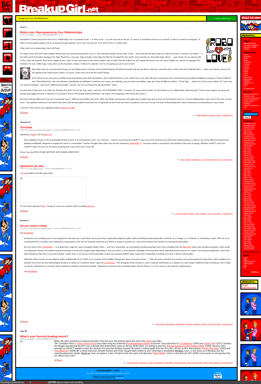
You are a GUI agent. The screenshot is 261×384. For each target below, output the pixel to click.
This (22, 173)
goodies (110, 373)
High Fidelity (159, 353)
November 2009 (250, 208)
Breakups (143, 363)
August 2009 (248, 213)
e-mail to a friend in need (222, 18)
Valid (248, 263)
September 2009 (250, 211)
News (31, 130)
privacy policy (120, 377)
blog (87, 373)
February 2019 (249, 127)
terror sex (217, 160)
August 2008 (248, 236)
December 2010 (250, 183)
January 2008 (249, 249)
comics (97, 373)
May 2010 (247, 196)
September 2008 (250, 234)
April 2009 (247, 221)
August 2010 (248, 191)
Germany (188, 324)
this (43, 206)
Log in (246, 258)
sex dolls (210, 324)
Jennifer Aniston (180, 363)
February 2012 (249, 157)
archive (121, 373)
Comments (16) (227, 363)
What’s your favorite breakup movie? (44, 336)
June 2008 (247, 239)
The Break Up (61, 351)
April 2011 (247, 176)
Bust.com (48, 134)
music (246, 73)
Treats (40, 169)
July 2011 (247, 170)
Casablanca (186, 343)
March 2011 (248, 178)
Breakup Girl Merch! (251, 94)
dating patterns (202, 115)
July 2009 (247, 215)
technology (209, 160)
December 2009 (250, 206)
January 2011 (249, 181)
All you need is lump (33, 225)
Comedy (247, 64)
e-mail (177, 214)
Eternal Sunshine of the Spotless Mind (185, 346)
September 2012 (250, 144)
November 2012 (250, 140)
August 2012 (248, 146)
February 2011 (249, 180)
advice (92, 373)
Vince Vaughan (214, 363)
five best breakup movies (138, 343)
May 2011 (247, 174)
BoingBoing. (32, 271)
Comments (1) (227, 160)
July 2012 (247, 148)
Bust (182, 160)
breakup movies (133, 363)
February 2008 (249, 247)
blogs (246, 59)
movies (200, 363)
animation (104, 373)
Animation (247, 57)
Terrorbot (26, 127)
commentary (109, 263)
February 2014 (249, 129)
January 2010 (249, 204)
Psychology (47, 130)
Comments (249, 261)
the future (217, 324)
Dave (26, 382)
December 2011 (249, 161)
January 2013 (249, 136)
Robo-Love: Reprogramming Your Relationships (51, 32)
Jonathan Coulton (187, 214)
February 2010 (249, 202)
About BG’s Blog (250, 43)
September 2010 (250, 189)
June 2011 (247, 172)
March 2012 (248, 155)
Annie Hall (210, 343)
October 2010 (249, 187)
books (246, 60)
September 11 (136, 143)
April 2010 (247, 198)
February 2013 (249, 135)
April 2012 (247, 153)
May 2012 (247, 152)
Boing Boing (170, 324)
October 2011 (249, 165)
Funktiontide (47, 247)
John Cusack (191, 363)
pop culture (38, 130)
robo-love (212, 115)
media (31, 339)
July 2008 (247, 238)
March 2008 (248, 245)
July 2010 (247, 193)
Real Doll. (187, 247)
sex (203, 160)
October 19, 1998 (67, 108)
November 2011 (249, 163)
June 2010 (247, 195)
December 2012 (250, 138)
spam (210, 214)
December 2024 (250, 123)
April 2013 (247, 131)
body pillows (160, 324)
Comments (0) (227, 115)
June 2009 (247, 217)
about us (127, 373)
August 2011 (248, 168)
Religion (247, 81)
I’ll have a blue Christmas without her (252, 97)
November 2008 (250, 230)
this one (91, 206)
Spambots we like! (32, 166)
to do (116, 373)
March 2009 (248, 223)
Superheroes (248, 83)
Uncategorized (249, 89)
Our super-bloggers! (251, 45)
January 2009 (249, 226)
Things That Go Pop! (86, 343)
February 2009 (249, 225)
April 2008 (247, 243)
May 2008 (247, 241)
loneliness (197, 324)
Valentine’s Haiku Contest (250, 48)
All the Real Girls (210, 348)
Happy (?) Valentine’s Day (252, 106)
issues (246, 70)
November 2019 (250, 125)
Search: (247, 111)
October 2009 (249, 209)
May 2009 (247, 219)
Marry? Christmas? (251, 100)
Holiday (246, 68)
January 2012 (249, 159)
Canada (151, 363)
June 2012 (247, 150)
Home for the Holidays (248, 103)
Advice (31, 35)
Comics (246, 66)
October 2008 (249, 232)
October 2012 (249, 142)
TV (245, 87)
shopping (203, 214)
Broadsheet (28, 233)
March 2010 (248, 200)
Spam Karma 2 (39, 382)
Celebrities (248, 62)
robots (218, 115)
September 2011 (250, 166)
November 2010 (250, 185)
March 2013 (248, 133)
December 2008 (250, 228)
